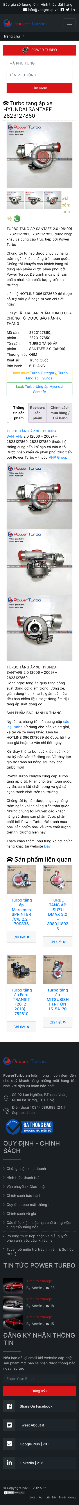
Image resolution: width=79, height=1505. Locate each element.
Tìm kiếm (39, 88)
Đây (47, 846)
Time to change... (40, 1281)
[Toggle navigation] (69, 22)
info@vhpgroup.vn (42, 9)
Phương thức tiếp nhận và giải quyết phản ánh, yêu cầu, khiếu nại (37, 1238)
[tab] (19, 413)
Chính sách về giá (21, 1213)
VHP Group (58, 457)
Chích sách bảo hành (24, 1195)
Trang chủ (11, 36)
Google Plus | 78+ (34, 1444)
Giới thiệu (36, 1497)
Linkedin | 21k (31, 1463)
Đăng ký (38, 1391)
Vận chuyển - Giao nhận (26, 1186)
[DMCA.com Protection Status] (14, 1492)
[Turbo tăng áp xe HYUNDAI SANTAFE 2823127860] (39, 155)
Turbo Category (43, 373)
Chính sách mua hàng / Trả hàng (60, 412)
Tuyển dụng (67, 1497)
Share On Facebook (36, 1406)
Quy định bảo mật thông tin (29, 1204)
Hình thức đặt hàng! (57, 4)
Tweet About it (32, 1425)
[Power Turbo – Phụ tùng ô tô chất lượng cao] (25, 23)
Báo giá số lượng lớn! (20, 4)
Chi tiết (20, 937)
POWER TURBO (44, 50)
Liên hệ (50, 1497)
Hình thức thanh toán (24, 1177)
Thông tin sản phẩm (19, 412)
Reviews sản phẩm (37, 412)
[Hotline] (17, 218)
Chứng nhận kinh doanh (26, 1168)
